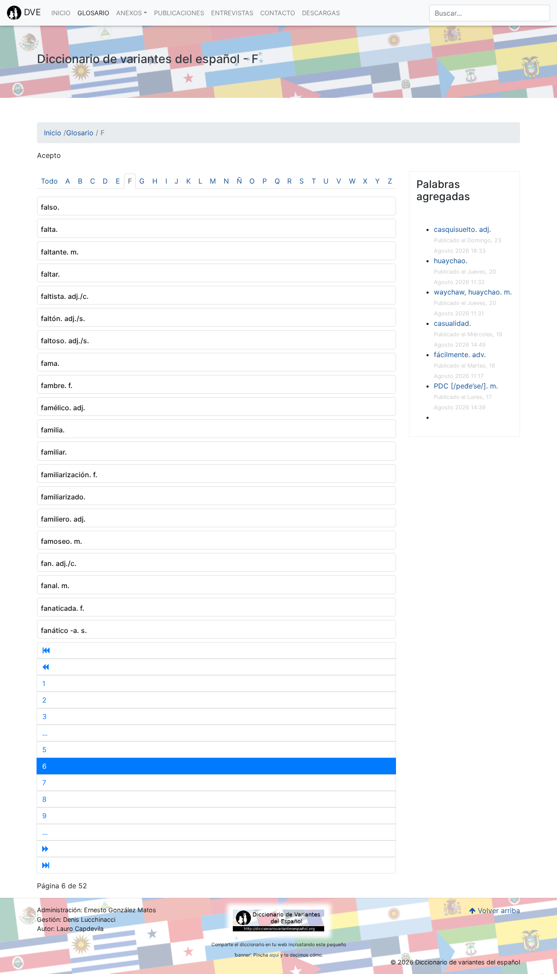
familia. (53, 429)
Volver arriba (498, 910)
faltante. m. (60, 252)
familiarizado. (63, 496)
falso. (50, 207)
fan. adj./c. (59, 563)
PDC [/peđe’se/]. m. (466, 386)
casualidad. (452, 323)
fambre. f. (57, 385)
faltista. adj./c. (65, 296)
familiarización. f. (69, 474)
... (44, 733)
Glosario (93, 13)
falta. (49, 229)
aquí (274, 955)
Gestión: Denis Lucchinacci (76, 919)
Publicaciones (179, 13)
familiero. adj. (63, 519)
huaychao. (450, 260)
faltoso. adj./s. (65, 340)
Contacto (277, 13)
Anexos (129, 13)
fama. (50, 363)
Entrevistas (232, 13)
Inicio (60, 13)
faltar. (50, 274)
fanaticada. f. (62, 608)
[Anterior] (216, 667)
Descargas (321, 13)
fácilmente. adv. (460, 354)
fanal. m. (55, 585)
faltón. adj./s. (63, 318)
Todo (49, 181)
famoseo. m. (61, 541)
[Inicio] (216, 650)
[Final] (216, 865)
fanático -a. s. (64, 630)
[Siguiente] (216, 848)
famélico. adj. (63, 407)
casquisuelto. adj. (462, 229)
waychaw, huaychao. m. (473, 292)
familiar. (54, 452)
